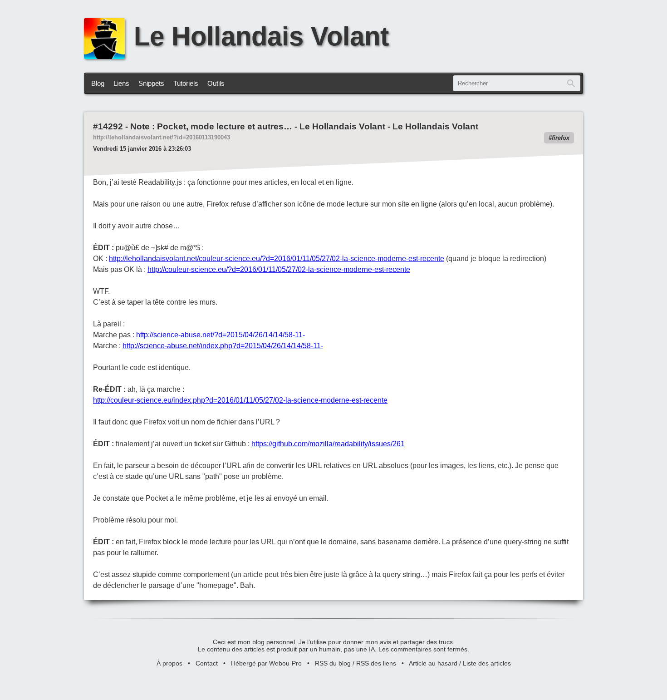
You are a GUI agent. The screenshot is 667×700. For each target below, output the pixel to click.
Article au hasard (433, 663)
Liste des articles (487, 663)
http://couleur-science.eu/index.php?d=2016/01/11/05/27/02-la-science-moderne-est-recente (240, 400)
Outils (216, 83)
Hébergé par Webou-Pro (266, 663)
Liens (121, 83)
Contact (207, 663)
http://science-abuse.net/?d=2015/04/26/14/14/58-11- (220, 335)
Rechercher (571, 83)
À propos (169, 663)
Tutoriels (185, 83)
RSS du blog (333, 663)
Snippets (151, 83)
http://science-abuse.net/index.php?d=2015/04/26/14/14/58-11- (223, 346)
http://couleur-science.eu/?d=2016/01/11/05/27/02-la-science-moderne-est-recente (278, 269)
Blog (97, 83)
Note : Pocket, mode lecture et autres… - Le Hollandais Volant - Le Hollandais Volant (304, 126)
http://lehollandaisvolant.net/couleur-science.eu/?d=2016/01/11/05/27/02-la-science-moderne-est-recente (276, 258)
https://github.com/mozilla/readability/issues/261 (328, 444)
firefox (560, 137)
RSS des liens (376, 663)
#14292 (108, 126)
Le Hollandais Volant (261, 36)
